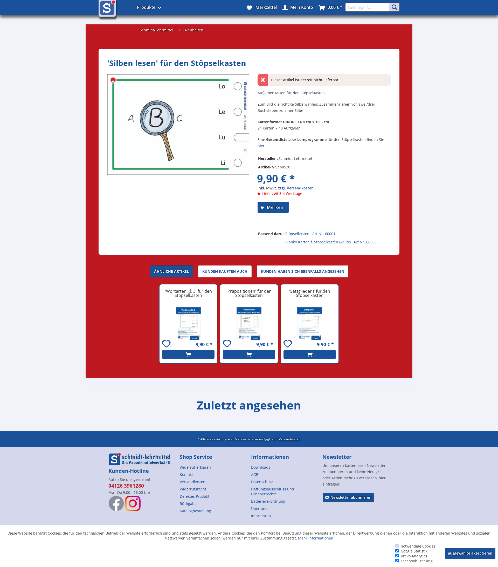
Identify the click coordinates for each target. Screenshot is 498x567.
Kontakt (186, 474)
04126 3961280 (126, 485)
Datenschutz (262, 481)
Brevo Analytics (414, 556)
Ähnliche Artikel (171, 271)
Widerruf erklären (195, 467)
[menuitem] (213, 467)
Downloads (260, 467)
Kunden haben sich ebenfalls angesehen (302, 271)
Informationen (270, 456)
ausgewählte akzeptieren (470, 553)
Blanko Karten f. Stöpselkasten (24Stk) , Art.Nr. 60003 (331, 242)
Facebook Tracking (417, 560)
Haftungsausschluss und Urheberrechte (272, 491)
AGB (254, 474)
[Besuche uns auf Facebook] (116, 503)
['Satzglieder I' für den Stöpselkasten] (309, 323)
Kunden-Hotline (128, 470)
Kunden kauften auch (224, 271)
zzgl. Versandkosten (296, 188)
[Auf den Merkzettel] (167, 344)
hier (261, 145)
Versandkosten (289, 439)
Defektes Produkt (194, 496)
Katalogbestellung (195, 510)
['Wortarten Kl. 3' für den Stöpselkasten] (188, 323)
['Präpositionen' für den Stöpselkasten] (249, 323)
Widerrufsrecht (193, 489)
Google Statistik (414, 551)
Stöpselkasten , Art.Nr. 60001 (310, 233)
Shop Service (196, 456)
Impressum (261, 515)
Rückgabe (188, 503)
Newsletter (336, 456)
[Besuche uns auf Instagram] (133, 503)
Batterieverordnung (268, 501)
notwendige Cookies (418, 546)
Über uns (259, 508)
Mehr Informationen (315, 538)
